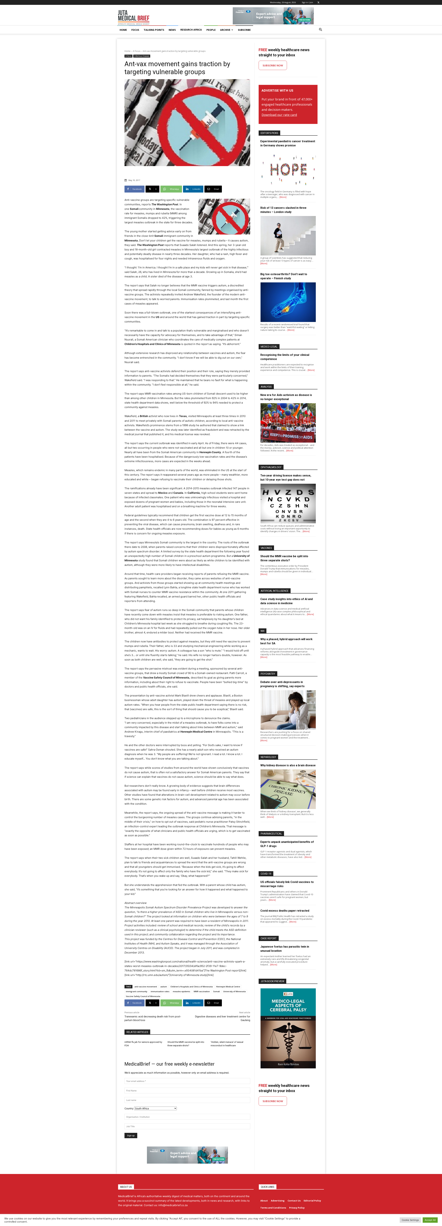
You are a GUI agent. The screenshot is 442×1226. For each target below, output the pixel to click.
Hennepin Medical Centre (228, 986)
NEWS (172, 29)
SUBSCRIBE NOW (273, 65)
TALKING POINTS (154, 29)
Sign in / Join (307, 2)
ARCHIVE (225, 29)
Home (127, 51)
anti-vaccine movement (145, 986)
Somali (216, 991)
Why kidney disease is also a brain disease (288, 765)
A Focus (136, 51)
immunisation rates (160, 991)
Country (128, 1108)
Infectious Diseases (141, 56)
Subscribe (244, 29)
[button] (320, 30)
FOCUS (135, 29)
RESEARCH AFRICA (191, 29)
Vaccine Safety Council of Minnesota (143, 996)
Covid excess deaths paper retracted (284, 910)
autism (163, 986)
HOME (123, 29)
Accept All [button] (430, 1220)
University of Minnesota (234, 991)
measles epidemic (181, 991)
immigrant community (136, 991)
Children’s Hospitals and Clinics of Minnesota (191, 986)
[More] (283, 197)
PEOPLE (211, 29)
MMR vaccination (202, 991)
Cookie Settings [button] (410, 1220)
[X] (318, 2)
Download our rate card (279, 115)
